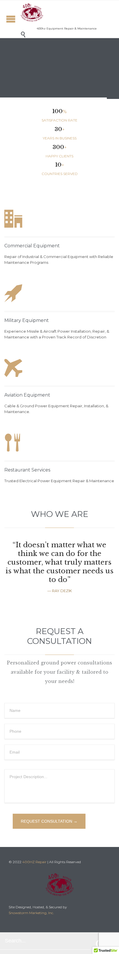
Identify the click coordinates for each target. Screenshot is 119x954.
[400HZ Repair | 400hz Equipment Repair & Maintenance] (31, 12)
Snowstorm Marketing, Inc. (31, 913)
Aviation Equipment (27, 395)
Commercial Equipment (32, 245)
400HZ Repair (34, 862)
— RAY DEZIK (59, 590)
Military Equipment (26, 320)
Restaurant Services (27, 470)
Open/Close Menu (11, 19)
